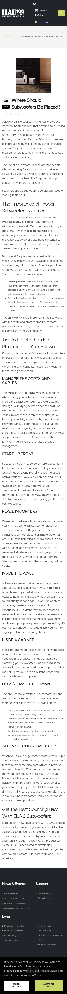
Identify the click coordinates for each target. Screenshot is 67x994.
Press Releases (11, 893)
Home (7, 37)
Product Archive (45, 898)
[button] (46, 23)
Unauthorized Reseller (14, 926)
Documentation (44, 893)
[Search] (36, 22)
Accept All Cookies (48, 985)
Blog (16, 37)
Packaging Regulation (47, 944)
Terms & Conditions (46, 926)
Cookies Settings (16, 985)
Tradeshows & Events (14, 898)
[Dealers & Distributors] (45, 13)
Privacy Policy (44, 931)
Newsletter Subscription (15, 903)
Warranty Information (13, 931)
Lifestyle (9, 114)
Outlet (35, 4)
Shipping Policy (11, 940)
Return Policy (10, 936)
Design (17, 114)
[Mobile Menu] (61, 13)
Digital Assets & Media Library (17, 908)
